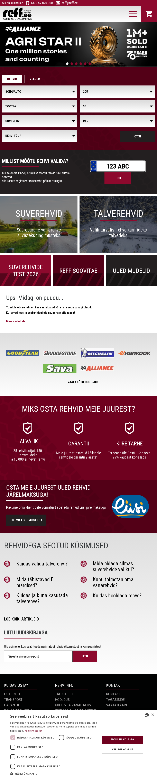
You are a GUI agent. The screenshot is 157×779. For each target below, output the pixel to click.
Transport (13, 699)
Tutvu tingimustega (26, 520)
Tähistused (64, 694)
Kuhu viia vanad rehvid (74, 705)
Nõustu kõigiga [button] (122, 739)
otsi (117, 178)
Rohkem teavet (33, 730)
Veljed (35, 79)
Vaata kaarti (117, 705)
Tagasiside (115, 699)
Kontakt (113, 694)
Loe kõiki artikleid (21, 619)
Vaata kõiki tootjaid (83, 382)
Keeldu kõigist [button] (122, 749)
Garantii (11, 705)
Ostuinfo (12, 694)
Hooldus (62, 699)
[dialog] (78, 744)
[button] (54, 773)
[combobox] (147, 715)
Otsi (137, 136)
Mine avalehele (16, 321)
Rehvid (12, 79)
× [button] (152, 715)
